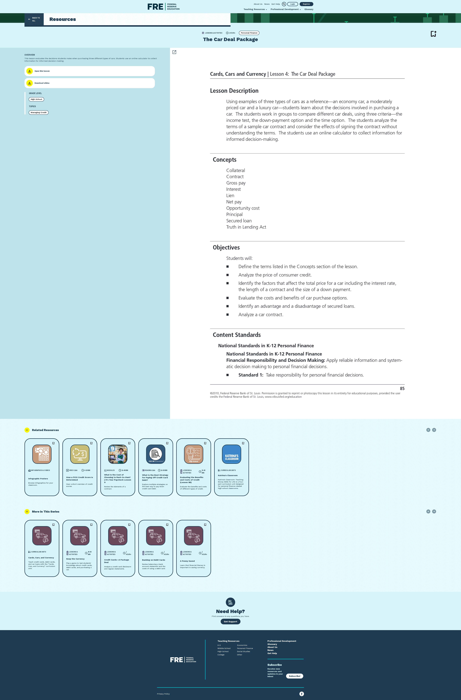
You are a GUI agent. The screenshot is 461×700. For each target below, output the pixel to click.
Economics (242, 645)
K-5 (219, 645)
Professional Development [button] (285, 9)
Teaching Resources (228, 641)
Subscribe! (294, 676)
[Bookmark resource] (434, 34)
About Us (258, 4)
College (221, 655)
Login (292, 4)
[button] (284, 4)
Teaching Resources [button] (254, 9)
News (267, 4)
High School (36, 99)
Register (306, 4)
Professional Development (281, 641)
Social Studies (243, 651)
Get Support (230, 621)
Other (239, 655)
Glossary (308, 9)
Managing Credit (39, 112)
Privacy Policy (163, 694)
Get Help (275, 4)
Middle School (224, 648)
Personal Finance (249, 33)
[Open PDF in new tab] (174, 52)
